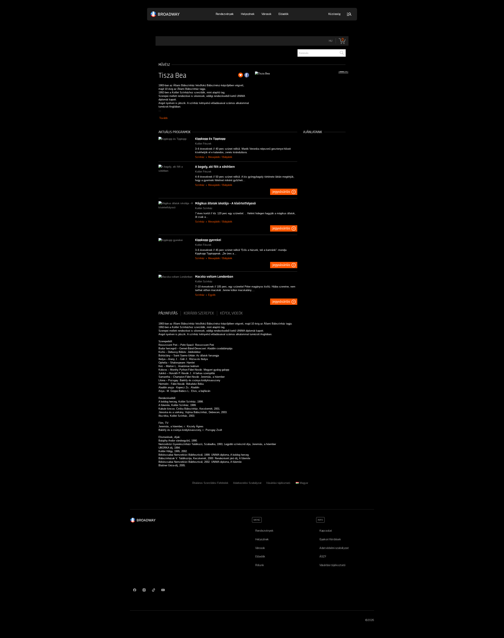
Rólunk (259, 565)
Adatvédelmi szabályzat (334, 548)
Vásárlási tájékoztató (278, 482)
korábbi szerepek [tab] (199, 313)
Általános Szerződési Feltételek (210, 482)
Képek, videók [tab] (231, 313)
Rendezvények (264, 530)
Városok (266, 14)
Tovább (163, 118)
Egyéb (211, 294)
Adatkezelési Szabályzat (247, 482)
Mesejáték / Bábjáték (220, 157)
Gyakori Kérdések (330, 539)
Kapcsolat (325, 530)
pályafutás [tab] (168, 313)
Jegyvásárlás (281, 192)
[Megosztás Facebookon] (246, 75)
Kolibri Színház (203, 208)
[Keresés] (341, 53)
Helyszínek (247, 14)
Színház (200, 157)
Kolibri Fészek (203, 143)
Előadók (283, 14)
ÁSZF (322, 556)
